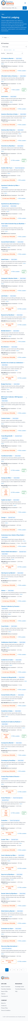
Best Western (5, 347)
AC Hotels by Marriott (7, 58)
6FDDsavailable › (22, 108)
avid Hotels (4, 296)
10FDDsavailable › (22, 308)
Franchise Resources (20, 989)
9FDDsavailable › (22, 124)
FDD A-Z (3, 993)
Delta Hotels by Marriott (7, 911)
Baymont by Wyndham (7, 315)
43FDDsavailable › (22, 566)
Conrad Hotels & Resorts (8, 695)
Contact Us (3, 1005)
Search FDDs (4, 991)
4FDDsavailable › (22, 218)
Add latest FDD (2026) (6, 90)
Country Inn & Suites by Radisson (10, 721)
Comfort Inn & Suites (7, 659)
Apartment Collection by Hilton (10, 185)
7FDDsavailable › (15, 89)
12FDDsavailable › (22, 324)
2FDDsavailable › (22, 236)
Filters (5, 37)
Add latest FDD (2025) (9, 70)
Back (2, 14)
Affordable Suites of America (9, 76)
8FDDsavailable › (22, 70)
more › (2, 63)
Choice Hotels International (9, 551)
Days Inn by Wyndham (7, 874)
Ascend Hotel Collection (8, 242)
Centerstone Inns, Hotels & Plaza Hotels (12, 535)
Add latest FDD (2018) (9, 637)
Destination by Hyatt (7, 928)
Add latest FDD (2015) (9, 771)
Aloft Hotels (4, 96)
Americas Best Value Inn (8, 130)
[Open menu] (25, 3)
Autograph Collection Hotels (9, 278)
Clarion (3, 590)
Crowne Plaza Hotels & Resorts (10, 776)
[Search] (25, 8)
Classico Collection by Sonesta (10, 606)
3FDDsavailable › (22, 140)
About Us (3, 1003)
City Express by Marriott (8, 573)
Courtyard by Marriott (7, 743)
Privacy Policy (4, 1008)
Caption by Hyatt (6, 500)
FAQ (16, 991)
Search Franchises (5, 986)
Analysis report (24, 89)
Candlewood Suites (6, 455)
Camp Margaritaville (6, 436)
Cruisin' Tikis (5, 839)
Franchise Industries (6, 989)
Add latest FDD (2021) (9, 546)
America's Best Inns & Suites (9, 114)
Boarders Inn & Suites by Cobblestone (12, 362)
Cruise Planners (5, 797)
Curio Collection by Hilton (8, 855)
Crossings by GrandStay (8, 760)
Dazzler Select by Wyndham (9, 893)
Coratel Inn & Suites (6, 711)
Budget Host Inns (6, 384)
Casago (3, 517)
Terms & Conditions (5, 1010)
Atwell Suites (5, 259)
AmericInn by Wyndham (8, 146)
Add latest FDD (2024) (9, 236)
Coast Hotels (5, 626)
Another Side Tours (6, 168)
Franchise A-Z (4, 996)
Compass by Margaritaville (8, 677)
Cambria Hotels (5, 418)
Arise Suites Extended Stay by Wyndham (12, 223)
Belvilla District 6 (6, 330)
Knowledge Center (19, 986)
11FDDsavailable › (15, 160)
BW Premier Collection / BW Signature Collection (12, 397)
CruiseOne (4, 820)
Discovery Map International (9, 946)
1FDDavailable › (22, 180)
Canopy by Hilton (6, 478)
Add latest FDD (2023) (9, 124)
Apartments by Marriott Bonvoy (10, 203)
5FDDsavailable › (22, 450)
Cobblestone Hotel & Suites (9, 642)
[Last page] (13, 50)
